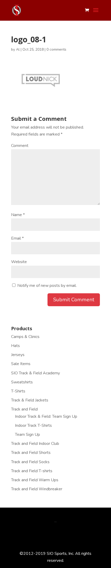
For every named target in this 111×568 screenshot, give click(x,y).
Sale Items (20, 364)
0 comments (56, 49)
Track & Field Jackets (29, 400)
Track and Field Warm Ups (34, 480)
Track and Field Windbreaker (36, 489)
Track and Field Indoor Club (35, 443)
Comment (19, 145)
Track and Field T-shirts (31, 471)
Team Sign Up (27, 434)
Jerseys (18, 355)
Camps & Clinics (25, 337)
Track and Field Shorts (31, 452)
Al (18, 49)
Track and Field (24, 409)
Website (19, 262)
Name (18, 215)
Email (17, 238)
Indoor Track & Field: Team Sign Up (46, 416)
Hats (15, 346)
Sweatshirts (22, 382)
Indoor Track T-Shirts (33, 425)
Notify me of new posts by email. (47, 285)
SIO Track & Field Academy (35, 373)
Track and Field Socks (30, 462)
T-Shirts (18, 391)
